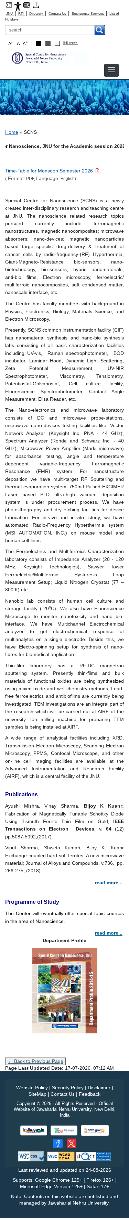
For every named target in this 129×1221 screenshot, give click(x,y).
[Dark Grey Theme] (48, 43)
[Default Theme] (57, 43)
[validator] (32, 1155)
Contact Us (58, 13)
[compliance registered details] (93, 1155)
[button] (111, 69)
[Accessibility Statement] (17, 6)
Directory (36, 13)
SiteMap (37, 1094)
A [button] (25, 43)
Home (11, 132)
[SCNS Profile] (64, 990)
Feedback (89, 1094)
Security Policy (68, 1087)
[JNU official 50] (71, 1143)
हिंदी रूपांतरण (70, 42)
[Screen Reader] (26, 4)
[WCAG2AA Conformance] (61, 1155)
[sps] (49, 57)
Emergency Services (88, 13)
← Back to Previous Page (35, 1061)
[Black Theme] (38, 43)
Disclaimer (99, 1087)
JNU (10, 13)
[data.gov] (95, 1130)
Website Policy (32, 1087)
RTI (21, 13)
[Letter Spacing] (36, 5)
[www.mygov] (64, 1130)
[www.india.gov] (33, 1130)
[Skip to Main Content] (8, 4)
